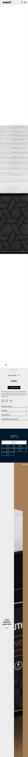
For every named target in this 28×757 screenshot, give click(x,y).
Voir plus (13, 437)
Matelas (14, 375)
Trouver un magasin (14, 387)
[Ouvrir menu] (25, 2)
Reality (18, 375)
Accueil (9, 375)
